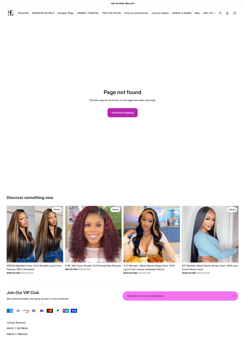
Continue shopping (123, 112)
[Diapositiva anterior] (12, 234)
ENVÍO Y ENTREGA (17, 328)
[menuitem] (197, 13)
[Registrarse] (233, 296)
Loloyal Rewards (16, 322)
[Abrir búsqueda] (220, 13)
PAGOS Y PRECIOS (17, 334)
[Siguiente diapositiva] (58, 234)
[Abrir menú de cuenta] (227, 13)
